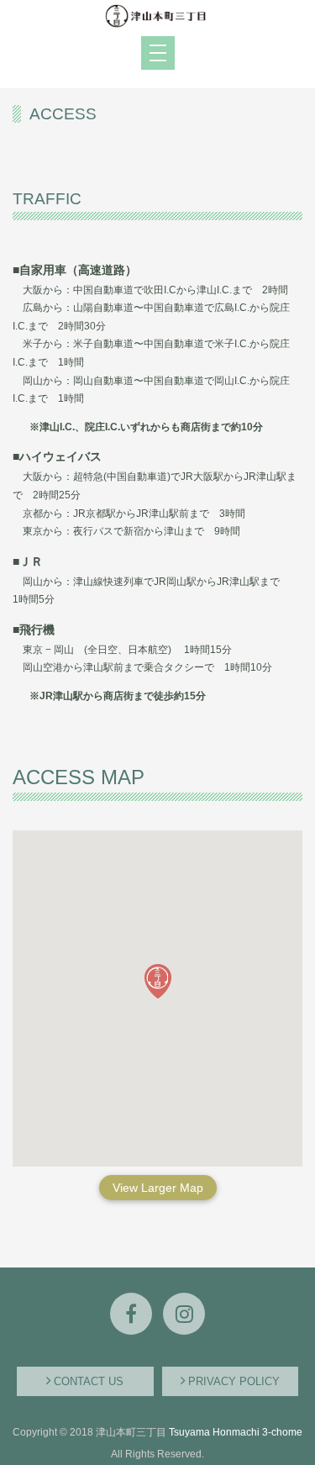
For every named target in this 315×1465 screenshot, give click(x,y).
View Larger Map (158, 1187)
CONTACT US (88, 1381)
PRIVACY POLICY (234, 1381)
